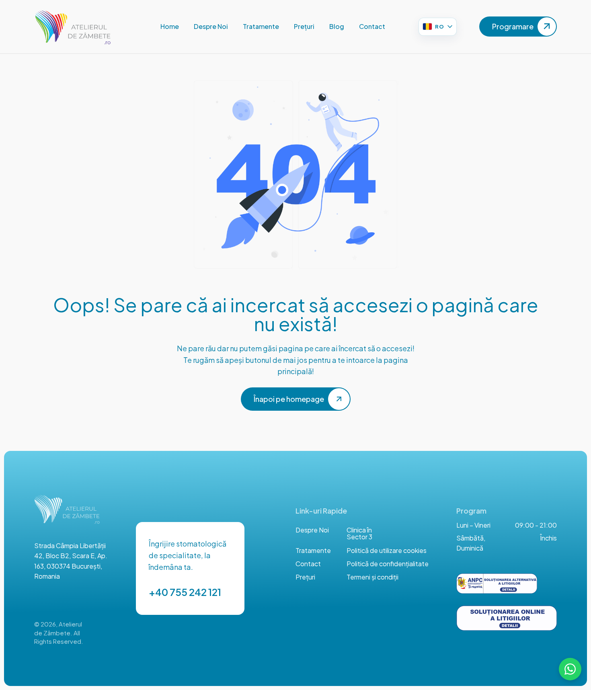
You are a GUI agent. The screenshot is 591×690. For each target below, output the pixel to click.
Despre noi (211, 26)
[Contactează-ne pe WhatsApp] (570, 669)
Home (169, 26)
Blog (336, 26)
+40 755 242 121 (185, 592)
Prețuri (304, 26)
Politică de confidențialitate (388, 563)
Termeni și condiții (372, 576)
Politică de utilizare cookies (387, 550)
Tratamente (261, 26)
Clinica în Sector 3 (359, 533)
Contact (372, 26)
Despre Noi (312, 530)
